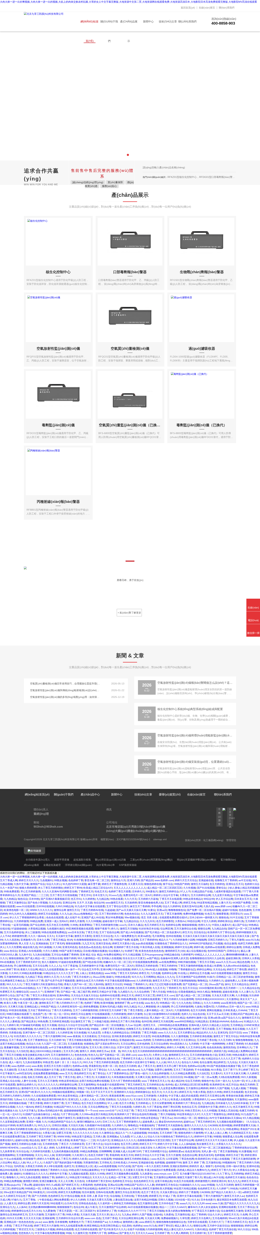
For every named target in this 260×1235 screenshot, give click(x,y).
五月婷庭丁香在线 (207, 1040)
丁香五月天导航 (205, 962)
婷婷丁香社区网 (171, 1106)
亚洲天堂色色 (103, 943)
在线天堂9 (146, 1147)
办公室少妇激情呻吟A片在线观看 (162, 1014)
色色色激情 (245, 910)
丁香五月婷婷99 (168, 965)
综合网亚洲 (166, 928)
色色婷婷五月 (55, 1196)
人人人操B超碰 (187, 1144)
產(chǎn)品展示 (128, 25)
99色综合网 (193, 921)
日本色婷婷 (143, 1043)
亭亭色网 (156, 906)
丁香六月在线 (157, 991)
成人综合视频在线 (196, 950)
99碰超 (127, 984)
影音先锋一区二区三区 (97, 880)
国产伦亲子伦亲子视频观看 (60, 980)
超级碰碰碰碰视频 (74, 1110)
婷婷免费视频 (90, 1006)
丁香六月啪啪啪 (166, 1114)
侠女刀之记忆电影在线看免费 (165, 984)
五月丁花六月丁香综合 (93, 1069)
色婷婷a (137, 1225)
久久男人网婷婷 (179, 1233)
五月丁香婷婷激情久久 (128, 1121)
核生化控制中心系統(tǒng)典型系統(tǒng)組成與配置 (190, 709)
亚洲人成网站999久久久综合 (43, 1058)
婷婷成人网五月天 (60, 1129)
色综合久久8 (33, 1043)
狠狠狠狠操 (237, 1225)
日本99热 (34, 898)
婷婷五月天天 (231, 1214)
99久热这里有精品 (67, 1095)
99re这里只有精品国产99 (18, 1192)
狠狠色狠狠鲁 (73, 943)
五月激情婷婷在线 (14, 976)
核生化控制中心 (58, 272)
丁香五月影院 (135, 1010)
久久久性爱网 (13, 947)
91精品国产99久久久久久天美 (70, 1106)
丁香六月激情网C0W (54, 1036)
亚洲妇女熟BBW (179, 1166)
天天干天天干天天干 (101, 1092)
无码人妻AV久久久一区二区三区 (178, 1058)
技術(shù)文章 (168, 21)
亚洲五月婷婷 (251, 1210)
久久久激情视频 (179, 1036)
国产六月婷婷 (39, 1196)
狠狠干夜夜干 (102, 928)
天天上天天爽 (65, 1181)
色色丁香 (108, 939)
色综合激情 (230, 943)
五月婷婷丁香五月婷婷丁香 (41, 1136)
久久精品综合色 (250, 988)
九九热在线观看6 (32, 1062)
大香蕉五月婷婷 (33, 1166)
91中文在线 (236, 917)
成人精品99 (177, 1080)
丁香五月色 (69, 1077)
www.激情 (48, 1222)
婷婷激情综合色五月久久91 (26, 1210)
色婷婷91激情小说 (196, 1017)
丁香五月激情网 (173, 913)
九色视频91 (46, 880)
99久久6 (87, 1062)
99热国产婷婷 (181, 884)
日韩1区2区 (132, 1147)
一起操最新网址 (178, 1129)
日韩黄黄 (135, 1032)
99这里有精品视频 (207, 902)
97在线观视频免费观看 (145, 962)
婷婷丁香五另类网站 (113, 1028)
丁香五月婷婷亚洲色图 (106, 1062)
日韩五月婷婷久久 (218, 939)
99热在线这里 (122, 976)
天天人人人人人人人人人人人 (130, 887)
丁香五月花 (91, 932)
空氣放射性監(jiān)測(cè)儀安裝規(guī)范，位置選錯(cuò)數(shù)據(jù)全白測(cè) (207, 761)
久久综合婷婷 (141, 991)
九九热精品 (10, 898)
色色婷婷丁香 (75, 880)
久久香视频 (241, 995)
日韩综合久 (233, 950)
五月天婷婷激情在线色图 (33, 1047)
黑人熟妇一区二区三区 (162, 1017)
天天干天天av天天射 (217, 1014)
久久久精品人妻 (31, 1099)
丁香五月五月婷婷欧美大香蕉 (151, 1110)
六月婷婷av (221, 1006)
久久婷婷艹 (222, 1188)
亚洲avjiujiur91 (12, 1184)
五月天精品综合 (240, 984)
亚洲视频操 (167, 947)
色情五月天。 (150, 1025)
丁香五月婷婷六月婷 (248, 1162)
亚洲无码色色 (69, 947)
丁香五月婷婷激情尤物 (105, 924)
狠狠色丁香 (48, 1177)
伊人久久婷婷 (77, 1199)
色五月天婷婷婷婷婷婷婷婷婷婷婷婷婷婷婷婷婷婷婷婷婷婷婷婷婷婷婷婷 (172, 1051)
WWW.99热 (63, 1136)
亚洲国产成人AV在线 (92, 917)
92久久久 (137, 976)
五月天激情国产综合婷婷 (112, 1207)
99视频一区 (82, 1092)
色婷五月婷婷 (245, 943)
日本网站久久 (244, 1047)
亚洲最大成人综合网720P (127, 1151)
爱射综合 (221, 887)
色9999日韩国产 (216, 950)
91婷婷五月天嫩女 (60, 988)
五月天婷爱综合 (186, 1032)
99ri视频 (188, 1077)
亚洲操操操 (42, 943)
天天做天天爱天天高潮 (99, 1199)
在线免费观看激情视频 (45, 1073)
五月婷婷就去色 (155, 1084)
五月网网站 (149, 976)
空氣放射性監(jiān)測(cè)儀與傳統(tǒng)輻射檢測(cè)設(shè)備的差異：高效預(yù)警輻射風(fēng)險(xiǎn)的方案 (65, 690)
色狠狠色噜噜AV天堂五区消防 (153, 1140)
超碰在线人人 (67, 1058)
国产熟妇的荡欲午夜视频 (68, 1162)
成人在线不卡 (72, 917)
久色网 (243, 1214)
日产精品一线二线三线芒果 (75, 991)
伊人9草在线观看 (53, 1166)
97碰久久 (16, 1199)
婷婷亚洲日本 (131, 1118)
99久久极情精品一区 (88, 958)
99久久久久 (173, 1062)
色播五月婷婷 (246, 1110)
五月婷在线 (127, 1196)
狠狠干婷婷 (70, 958)
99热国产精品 (48, 1006)
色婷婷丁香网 (91, 1002)
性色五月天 (101, 891)
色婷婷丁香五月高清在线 (222, 1229)
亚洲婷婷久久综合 (124, 1092)
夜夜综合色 (113, 1058)
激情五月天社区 (113, 984)
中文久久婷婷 (208, 921)
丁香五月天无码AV (127, 973)
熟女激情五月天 (206, 1144)
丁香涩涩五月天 (25, 1229)
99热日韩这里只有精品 (105, 1040)
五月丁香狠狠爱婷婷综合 (27, 1132)
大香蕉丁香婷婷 (234, 1043)
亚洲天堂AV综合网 (192, 906)
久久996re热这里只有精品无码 (96, 1114)
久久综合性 (55, 902)
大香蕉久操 (48, 1132)
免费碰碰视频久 (169, 1218)
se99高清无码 (24, 1073)
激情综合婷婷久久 (26, 1084)
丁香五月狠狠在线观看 (79, 1040)
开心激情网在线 (22, 965)
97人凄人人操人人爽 (215, 1132)
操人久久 (115, 1214)
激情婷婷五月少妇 (175, 950)
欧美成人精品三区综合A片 (97, 887)
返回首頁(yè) (188, 7)
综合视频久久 (115, 950)
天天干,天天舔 (84, 902)
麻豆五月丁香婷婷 (140, 906)
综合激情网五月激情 (232, 1210)
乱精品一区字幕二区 (120, 1177)
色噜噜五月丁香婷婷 (226, 880)
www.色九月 (151, 1002)
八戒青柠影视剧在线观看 (227, 891)
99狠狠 (217, 1136)
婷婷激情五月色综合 (167, 1184)
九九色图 (124, 1136)
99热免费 (42, 1021)
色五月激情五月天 (243, 1106)
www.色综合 (10, 950)
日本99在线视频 (45, 906)
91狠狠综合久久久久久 (35, 1173)
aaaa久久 (185, 1203)
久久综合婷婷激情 (159, 1073)
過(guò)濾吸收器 (202, 348)
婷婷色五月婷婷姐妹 (125, 1203)
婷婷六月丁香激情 (188, 1192)
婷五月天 (187, 932)
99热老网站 (232, 1129)
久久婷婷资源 (143, 980)
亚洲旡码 (222, 1032)
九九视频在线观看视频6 (229, 1121)
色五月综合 (232, 1084)
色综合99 (99, 902)
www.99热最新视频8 (222, 1099)
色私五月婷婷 (35, 1077)
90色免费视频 (25, 1028)
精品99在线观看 (9, 1170)
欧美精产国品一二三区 (83, 1140)
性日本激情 (88, 1192)
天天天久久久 (99, 1177)
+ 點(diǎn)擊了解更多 (129, 612)
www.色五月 (157, 1158)
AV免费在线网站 (112, 954)
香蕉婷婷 (114, 1155)
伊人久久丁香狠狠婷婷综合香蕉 (27, 917)
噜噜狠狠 (216, 991)
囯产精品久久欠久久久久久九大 (241, 1203)
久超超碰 (110, 910)
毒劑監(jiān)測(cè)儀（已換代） (202, 425)
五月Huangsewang (152, 954)
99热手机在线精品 (87, 1188)
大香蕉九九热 (49, 1188)
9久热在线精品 (114, 1118)
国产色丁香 (22, 995)
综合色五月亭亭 (90, 969)
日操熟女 (110, 1099)
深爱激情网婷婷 (8, 943)
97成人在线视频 (220, 1158)
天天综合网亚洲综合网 (131, 1218)
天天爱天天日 (135, 884)
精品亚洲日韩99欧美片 (54, 1099)
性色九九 (93, 1054)
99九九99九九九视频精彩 (23, 913)
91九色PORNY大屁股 (74, 884)
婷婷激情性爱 (19, 936)
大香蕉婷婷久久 (200, 1099)
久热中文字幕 (21, 884)
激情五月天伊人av (234, 1196)
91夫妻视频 (245, 1151)
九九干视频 (147, 1069)
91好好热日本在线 (149, 928)
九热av (17, 1099)
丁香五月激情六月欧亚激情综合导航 (43, 984)
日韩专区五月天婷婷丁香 (112, 1010)
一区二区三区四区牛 (84, 1210)
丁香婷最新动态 (186, 969)
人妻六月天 (225, 902)
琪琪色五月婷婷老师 (146, 965)
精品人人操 (19, 1162)
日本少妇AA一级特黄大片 (203, 917)
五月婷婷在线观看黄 (149, 999)
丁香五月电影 (149, 1032)
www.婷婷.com (223, 906)
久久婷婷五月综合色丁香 (16, 1196)
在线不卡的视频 (136, 1229)
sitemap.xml (160, 839)
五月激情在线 (213, 1162)
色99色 (169, 1084)
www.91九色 (252, 939)
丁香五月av (166, 1118)
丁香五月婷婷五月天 (236, 1222)
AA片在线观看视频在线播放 (226, 973)
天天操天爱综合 (168, 1192)
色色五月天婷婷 (127, 1066)
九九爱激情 (49, 1210)
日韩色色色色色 (87, 1203)
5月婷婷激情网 (154, 1229)
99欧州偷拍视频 (187, 962)
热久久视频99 (49, 962)
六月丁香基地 (70, 965)
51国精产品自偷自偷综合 (37, 1114)
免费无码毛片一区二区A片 (137, 895)
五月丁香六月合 (94, 1144)
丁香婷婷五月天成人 (132, 1058)
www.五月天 (66, 1073)
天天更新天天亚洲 (133, 1170)
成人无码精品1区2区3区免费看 (191, 1084)
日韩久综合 (109, 1047)
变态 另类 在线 (149, 917)
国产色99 (137, 1166)
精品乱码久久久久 (206, 1032)
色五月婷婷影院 (165, 921)
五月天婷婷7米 (57, 1040)
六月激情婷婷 (181, 1010)
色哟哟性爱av (176, 1151)
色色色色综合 (131, 913)
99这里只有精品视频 (185, 1188)
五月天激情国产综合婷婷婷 (191, 976)
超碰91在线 (21, 1140)
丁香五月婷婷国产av (96, 1222)
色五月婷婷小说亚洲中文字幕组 (137, 1062)
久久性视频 (189, 887)
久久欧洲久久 (79, 1155)
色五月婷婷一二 (232, 988)
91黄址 (151, 910)
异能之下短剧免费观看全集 (92, 1088)
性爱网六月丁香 (97, 1233)
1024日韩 (51, 1192)
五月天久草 (95, 1047)
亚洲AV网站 (63, 995)
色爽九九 (45, 1088)
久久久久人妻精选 (10, 1021)
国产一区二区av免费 (206, 1077)
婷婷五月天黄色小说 (123, 943)
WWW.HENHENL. (10, 1147)
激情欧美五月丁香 (49, 1002)
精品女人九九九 (165, 976)
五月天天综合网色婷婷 (84, 988)
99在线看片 (56, 1203)
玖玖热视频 (80, 1032)
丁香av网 (27, 1184)
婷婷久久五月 (51, 976)
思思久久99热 (214, 1092)
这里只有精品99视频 (145, 1199)
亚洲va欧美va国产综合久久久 (224, 1017)
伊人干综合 (6, 1166)
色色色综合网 (189, 1155)
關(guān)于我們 (109, 25)
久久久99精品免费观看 (182, 1073)
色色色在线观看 (54, 917)
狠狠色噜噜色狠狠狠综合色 (171, 1222)
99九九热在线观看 (30, 1177)
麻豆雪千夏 (94, 884)
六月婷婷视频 (7, 1229)
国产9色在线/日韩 (92, 962)
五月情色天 (105, 1162)
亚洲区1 (124, 1017)
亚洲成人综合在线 (10, 1080)
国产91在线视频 (206, 887)
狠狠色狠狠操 (16, 958)
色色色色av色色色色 (90, 947)
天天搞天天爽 (152, 1218)
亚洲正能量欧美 (48, 1181)
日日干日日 (235, 1032)
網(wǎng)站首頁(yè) (89, 25)
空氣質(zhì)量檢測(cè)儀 (130, 348)
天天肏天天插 (151, 1058)
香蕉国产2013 (248, 1129)
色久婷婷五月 (41, 1028)
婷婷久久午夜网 (175, 1047)
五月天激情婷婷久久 (62, 1054)
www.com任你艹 (108, 1110)
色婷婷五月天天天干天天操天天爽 (213, 1140)
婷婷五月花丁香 (234, 1155)
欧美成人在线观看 (180, 1099)
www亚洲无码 (228, 1002)
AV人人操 (49, 1155)
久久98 (57, 947)
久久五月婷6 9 (226, 1040)
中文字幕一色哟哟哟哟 (212, 1043)
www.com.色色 (93, 1218)
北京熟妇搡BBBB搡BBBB (42, 1207)
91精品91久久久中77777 (131, 1210)
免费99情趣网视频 (193, 913)
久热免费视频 (57, 1028)
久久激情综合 (106, 1132)
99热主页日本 (192, 1110)
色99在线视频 (173, 936)
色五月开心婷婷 (129, 1144)
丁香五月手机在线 (23, 1225)
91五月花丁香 (126, 1110)
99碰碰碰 (118, 1158)
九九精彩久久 (125, 991)
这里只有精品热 (163, 1181)
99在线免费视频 (160, 1036)
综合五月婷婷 (192, 1080)
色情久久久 (204, 924)
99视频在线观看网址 (63, 1092)
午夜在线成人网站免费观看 (54, 1199)
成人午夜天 (91, 1207)
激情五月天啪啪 (128, 928)
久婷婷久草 (12, 1025)
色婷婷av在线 (79, 1066)
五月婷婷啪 (237, 1173)
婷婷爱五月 (155, 1196)
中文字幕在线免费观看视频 (182, 1147)
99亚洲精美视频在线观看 (79, 928)
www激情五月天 (114, 902)
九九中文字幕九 (27, 1110)
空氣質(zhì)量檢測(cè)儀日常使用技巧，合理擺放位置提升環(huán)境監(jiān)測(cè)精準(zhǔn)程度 (65, 683)
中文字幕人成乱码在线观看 (183, 1095)
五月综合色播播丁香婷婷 (65, 954)
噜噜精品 (202, 980)
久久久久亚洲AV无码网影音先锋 (59, 891)
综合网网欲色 (98, 1058)
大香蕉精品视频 (36, 928)
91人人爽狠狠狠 (147, 1006)
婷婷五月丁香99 (73, 887)
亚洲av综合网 (115, 1184)
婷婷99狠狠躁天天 (246, 932)
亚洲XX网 (105, 969)
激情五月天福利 (199, 884)
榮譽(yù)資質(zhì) (170, 794)
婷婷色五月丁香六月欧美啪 (125, 1021)
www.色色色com (130, 1069)
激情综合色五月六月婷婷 (89, 980)
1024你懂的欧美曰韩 (210, 988)
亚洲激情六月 (28, 939)
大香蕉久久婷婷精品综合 (115, 1032)
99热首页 (48, 1062)
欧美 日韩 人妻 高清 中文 (95, 1196)
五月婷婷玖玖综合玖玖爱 (69, 1218)
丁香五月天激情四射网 (243, 1158)
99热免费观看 (11, 891)
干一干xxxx (91, 1110)
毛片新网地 (158, 936)
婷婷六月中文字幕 (167, 1144)
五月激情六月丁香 (55, 1214)
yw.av (38, 1222)
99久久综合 (244, 1229)
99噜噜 (173, 969)
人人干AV (5, 936)
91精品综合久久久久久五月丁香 (60, 973)
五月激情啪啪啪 (25, 1155)
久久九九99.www (201, 1203)
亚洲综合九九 (7, 1207)
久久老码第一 (104, 1203)
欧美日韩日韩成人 (110, 1225)
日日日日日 (176, 1077)
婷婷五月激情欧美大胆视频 (157, 1188)
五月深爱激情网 (159, 1129)
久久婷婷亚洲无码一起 (69, 1006)
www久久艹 (36, 991)
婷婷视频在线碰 (17, 1103)
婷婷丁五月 (80, 1147)
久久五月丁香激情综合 (213, 1114)
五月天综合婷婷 (159, 1043)
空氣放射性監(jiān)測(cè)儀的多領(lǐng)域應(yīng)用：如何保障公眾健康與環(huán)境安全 (65, 697)
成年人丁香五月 (85, 1077)
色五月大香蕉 (126, 1103)
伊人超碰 (239, 1140)
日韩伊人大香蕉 (250, 958)
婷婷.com (131, 1054)
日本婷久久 (138, 891)
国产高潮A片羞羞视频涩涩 (55, 898)
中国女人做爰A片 (221, 924)
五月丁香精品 (72, 1103)
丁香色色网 (141, 1196)
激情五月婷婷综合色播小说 (26, 1144)
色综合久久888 (189, 1062)
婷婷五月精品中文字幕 (104, 991)
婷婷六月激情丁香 (54, 1103)
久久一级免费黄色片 (125, 936)
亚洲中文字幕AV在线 (78, 1028)
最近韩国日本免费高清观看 (232, 1199)
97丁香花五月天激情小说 (205, 1210)
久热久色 (208, 906)
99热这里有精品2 (192, 898)
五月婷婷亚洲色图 (59, 1021)
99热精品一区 (167, 1002)
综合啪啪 (115, 1196)
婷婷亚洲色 (233, 1114)
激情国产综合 (37, 884)
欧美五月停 (127, 1155)
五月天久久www (144, 1233)
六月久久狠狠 (50, 950)
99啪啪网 (201, 939)
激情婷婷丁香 (122, 1002)
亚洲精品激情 (143, 988)
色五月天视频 (49, 1025)
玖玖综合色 (22, 1151)
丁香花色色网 (186, 1158)
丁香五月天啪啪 (155, 1210)
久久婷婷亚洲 (64, 1032)
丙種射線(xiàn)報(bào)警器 (58, 502)
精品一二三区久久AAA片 (172, 1207)
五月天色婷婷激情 (29, 1170)
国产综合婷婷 (37, 924)
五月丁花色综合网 (109, 932)
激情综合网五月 (160, 1077)
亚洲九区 (73, 1099)
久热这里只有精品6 (117, 1129)
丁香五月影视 (35, 1103)
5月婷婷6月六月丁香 (71, 1002)
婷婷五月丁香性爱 (237, 969)
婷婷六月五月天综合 (186, 880)
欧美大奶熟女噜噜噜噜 (178, 1210)
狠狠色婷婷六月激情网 (190, 1132)
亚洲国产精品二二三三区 (34, 895)
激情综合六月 (118, 880)
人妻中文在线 (28, 1080)
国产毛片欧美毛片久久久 (112, 1229)
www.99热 (110, 973)
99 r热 (200, 1058)
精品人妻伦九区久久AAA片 (178, 1229)
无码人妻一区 (208, 1151)
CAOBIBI (213, 1125)
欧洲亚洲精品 (91, 1225)
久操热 (198, 1006)
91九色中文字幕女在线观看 (90, 906)
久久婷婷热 (89, 898)
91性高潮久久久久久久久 (27, 1036)
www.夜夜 (36, 1066)
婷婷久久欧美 (79, 1158)
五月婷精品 (236, 1025)
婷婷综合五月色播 (199, 973)
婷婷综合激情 (233, 947)
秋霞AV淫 (208, 1006)
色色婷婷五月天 (206, 1188)
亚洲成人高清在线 (228, 1110)
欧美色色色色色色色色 (151, 950)
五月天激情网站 (87, 1084)
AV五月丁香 (94, 1147)
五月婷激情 (149, 1095)
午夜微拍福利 (146, 1125)
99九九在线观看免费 (71, 1225)
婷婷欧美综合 (225, 921)
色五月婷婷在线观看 (86, 1229)
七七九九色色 (183, 1002)
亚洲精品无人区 (84, 1166)
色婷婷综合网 (173, 924)
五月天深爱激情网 (162, 1103)
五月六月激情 (173, 1155)
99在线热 (153, 1132)
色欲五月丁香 (112, 999)
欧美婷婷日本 (217, 1084)
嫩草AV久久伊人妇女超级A (202, 1207)
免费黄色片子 (76, 1222)
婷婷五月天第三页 (145, 995)
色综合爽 (107, 947)
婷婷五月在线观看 (233, 1092)
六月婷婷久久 (216, 980)
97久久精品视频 (131, 954)
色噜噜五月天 (133, 1028)
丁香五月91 (85, 895)
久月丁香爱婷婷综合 (117, 1073)
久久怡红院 (22, 1051)
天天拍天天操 (75, 1125)
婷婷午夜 (199, 947)
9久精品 (180, 1017)
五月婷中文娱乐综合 (218, 1225)
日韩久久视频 (165, 1199)
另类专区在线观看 (197, 1222)
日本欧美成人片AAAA (235, 1010)
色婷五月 (69, 1166)
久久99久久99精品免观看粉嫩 (25, 973)
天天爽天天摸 (15, 1006)
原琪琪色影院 (48, 1118)
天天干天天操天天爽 (234, 1073)
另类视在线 (15, 1032)
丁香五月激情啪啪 (227, 1151)
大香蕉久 (184, 895)
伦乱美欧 (127, 1225)
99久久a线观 (53, 1184)
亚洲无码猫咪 (63, 1155)
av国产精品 (152, 958)
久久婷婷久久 (119, 1125)
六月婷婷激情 (21, 921)
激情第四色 (229, 1047)
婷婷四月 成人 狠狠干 (201, 1166)
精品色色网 (243, 962)
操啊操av (113, 1233)
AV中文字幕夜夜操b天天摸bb (225, 1118)
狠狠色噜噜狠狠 (244, 1040)
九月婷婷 (193, 1043)
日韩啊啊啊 (105, 1151)
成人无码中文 (41, 1129)
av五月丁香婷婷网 (139, 1129)
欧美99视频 (106, 1002)
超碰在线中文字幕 (112, 921)
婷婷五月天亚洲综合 (184, 1040)
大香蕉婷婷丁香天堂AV (98, 1181)
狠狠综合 (203, 1118)
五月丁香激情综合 (37, 1040)
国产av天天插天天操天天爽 (131, 910)
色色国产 (38, 1014)
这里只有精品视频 (70, 1069)
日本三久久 (108, 1121)
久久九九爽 (114, 1069)
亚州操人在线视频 (111, 958)
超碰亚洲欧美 (233, 958)
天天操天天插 (87, 1214)
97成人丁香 (169, 1196)
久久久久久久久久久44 (85, 1132)
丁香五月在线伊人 (81, 976)
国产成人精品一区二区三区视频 (193, 995)
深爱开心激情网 (163, 1069)
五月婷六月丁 (216, 1222)
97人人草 (251, 1080)
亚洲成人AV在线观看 (30, 950)
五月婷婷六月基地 (148, 898)
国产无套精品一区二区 (195, 984)
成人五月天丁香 (52, 1077)
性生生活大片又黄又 (134, 958)
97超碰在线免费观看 (69, 962)
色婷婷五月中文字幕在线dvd (114, 1188)
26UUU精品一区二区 (185, 1118)
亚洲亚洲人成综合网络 (154, 1028)
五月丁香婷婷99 (148, 939)
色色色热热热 (214, 1047)
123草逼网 (172, 1158)
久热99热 (98, 984)
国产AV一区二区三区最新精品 (214, 1147)
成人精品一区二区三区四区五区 (164, 887)
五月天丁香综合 (246, 1207)
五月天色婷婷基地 (14, 932)
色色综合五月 (189, 1106)
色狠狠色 (89, 1043)
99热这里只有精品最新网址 (84, 1170)
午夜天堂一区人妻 (27, 1002)
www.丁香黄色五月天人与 (155, 1080)
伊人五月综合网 (224, 898)
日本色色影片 (208, 1199)
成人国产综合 (239, 924)
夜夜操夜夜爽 (116, 1095)
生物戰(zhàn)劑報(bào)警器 (202, 272)
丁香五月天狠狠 (12, 1054)
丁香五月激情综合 (16, 902)
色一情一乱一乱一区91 (56, 1014)
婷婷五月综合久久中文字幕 (149, 1155)
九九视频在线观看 (78, 1173)
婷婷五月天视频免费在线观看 (122, 1173)
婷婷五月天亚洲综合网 (212, 1095)
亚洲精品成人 (31, 1006)
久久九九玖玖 (147, 921)
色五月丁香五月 (149, 1192)
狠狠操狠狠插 (189, 924)
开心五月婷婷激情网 (182, 1006)
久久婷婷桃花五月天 (240, 1132)
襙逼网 (134, 939)
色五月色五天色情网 (57, 924)
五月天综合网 (40, 965)
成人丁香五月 (63, 1158)
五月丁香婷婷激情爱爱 (219, 1233)
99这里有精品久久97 (188, 1114)
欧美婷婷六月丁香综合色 (221, 932)
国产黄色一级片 (139, 1073)
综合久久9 (153, 1136)
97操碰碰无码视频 (30, 1025)
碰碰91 (18, 1173)
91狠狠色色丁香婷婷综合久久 (171, 943)
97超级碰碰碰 (19, 928)
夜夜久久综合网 (29, 969)
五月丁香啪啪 (223, 1028)
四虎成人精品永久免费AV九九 (193, 1170)
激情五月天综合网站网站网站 (149, 1047)
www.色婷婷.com (164, 880)
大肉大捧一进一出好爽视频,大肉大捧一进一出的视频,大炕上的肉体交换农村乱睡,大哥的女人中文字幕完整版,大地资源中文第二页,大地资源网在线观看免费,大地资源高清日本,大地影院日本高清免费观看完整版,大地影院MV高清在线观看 (128, 1)
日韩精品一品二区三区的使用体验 (234, 976)
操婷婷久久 (62, 1177)
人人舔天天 (10, 1203)
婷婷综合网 (17, 1188)
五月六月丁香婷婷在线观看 (125, 1080)
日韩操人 (197, 1002)
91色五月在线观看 (184, 1181)
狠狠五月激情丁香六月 (189, 1177)
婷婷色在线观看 (65, 1229)
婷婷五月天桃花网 (163, 1021)
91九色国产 (247, 1114)
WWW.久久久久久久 (41, 910)
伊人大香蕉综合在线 (243, 1170)
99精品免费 (36, 921)
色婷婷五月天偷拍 (235, 1177)
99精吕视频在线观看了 (18, 1014)
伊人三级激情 (32, 932)
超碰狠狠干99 (173, 1162)
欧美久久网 (10, 1002)
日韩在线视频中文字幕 (46, 1069)
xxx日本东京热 (76, 932)
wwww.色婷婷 (143, 1040)
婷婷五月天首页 (141, 1036)
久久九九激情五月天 (152, 913)
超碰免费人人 (232, 980)
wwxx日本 (93, 1158)
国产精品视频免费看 (180, 1028)
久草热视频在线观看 (122, 1077)
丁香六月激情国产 (213, 1196)
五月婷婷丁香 (162, 1233)
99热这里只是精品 (81, 1136)
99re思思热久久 (178, 1043)
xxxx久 (123, 924)
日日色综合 (200, 932)
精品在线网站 (79, 1129)
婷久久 (115, 928)
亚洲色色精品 (95, 973)
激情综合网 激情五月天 (66, 910)
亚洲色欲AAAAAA (219, 1021)
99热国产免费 (121, 939)
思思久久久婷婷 (17, 1118)
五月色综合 (104, 1036)
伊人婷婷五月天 (183, 1092)
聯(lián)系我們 (226, 7)
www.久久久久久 (167, 1032)
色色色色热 (80, 1054)
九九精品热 (102, 898)
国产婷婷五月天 (70, 1184)
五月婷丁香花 (109, 1218)
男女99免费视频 (114, 917)
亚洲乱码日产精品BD (241, 1014)
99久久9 (126, 1051)
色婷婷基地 (100, 1184)
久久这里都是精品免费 (12, 1121)
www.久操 (217, 1203)
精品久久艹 (165, 939)
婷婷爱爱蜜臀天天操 (244, 1125)
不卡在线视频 (202, 1069)
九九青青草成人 (64, 1147)
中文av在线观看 (12, 1158)
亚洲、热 (115, 1051)
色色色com (236, 1021)
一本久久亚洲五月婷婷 (156, 1166)
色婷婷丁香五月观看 (119, 891)
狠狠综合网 (204, 928)
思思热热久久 (26, 1233)
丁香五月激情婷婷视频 (190, 965)
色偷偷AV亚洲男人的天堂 (174, 958)
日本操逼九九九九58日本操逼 (231, 1103)
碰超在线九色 (30, 947)
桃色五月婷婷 (247, 1084)
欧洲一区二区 (110, 1066)
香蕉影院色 (27, 1017)
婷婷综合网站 (204, 969)
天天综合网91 (128, 1043)
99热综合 (172, 991)
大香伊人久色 (159, 1054)
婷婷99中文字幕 (203, 1136)
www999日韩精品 (184, 1021)
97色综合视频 (72, 1196)
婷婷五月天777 (147, 1144)
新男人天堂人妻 (66, 1188)
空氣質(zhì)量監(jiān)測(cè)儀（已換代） (131, 425)
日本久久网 (43, 939)
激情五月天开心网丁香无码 (171, 1066)
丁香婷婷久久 (140, 984)
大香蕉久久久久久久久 (228, 1144)
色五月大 (156, 1092)
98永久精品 (203, 991)
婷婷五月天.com (165, 995)
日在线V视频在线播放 (95, 950)
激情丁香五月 (48, 1140)
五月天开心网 (70, 1051)
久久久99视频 (93, 921)
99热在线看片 (239, 1054)
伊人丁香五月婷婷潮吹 (50, 887)
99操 (68, 1233)
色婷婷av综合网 (196, 1066)
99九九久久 (44, 1125)
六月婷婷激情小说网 (183, 939)
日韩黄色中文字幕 (208, 1106)
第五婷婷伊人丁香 (106, 1210)
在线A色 (157, 1214)
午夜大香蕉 (199, 1092)
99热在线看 (116, 898)
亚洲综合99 (69, 902)
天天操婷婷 (131, 902)
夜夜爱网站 (85, 924)
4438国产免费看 (241, 902)
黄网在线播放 (214, 1010)
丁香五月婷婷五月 (135, 1084)
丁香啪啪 (252, 1088)
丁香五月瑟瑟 (64, 1210)
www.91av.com (133, 1095)
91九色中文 (103, 1140)
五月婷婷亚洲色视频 (201, 1036)
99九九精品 (130, 1006)
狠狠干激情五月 (66, 1118)
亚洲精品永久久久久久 (123, 1140)
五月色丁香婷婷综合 (39, 1010)
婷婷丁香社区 (165, 1225)
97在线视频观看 (101, 1014)
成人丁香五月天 (146, 1066)
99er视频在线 (132, 917)
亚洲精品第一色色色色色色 (19, 1222)
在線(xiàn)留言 (207, 7)
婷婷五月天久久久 (29, 880)
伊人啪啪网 (163, 1006)
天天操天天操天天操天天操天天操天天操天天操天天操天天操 (216, 936)
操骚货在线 (82, 1118)
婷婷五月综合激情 (81, 1014)
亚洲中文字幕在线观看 (189, 1196)
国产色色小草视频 (37, 902)
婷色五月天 (127, 995)
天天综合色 (219, 969)
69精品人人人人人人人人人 (210, 954)
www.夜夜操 (73, 1036)
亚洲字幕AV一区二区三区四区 (39, 1032)
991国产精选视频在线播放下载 (223, 1066)
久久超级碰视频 (137, 1132)
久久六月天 (130, 898)
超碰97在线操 (229, 910)
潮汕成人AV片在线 (213, 1177)
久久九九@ (65, 913)
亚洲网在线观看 (227, 1207)
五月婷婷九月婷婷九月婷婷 (15, 1095)
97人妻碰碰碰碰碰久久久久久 (102, 1017)
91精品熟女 (201, 1021)
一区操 (81, 1017)
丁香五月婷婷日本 (205, 1121)
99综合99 (209, 898)
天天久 (50, 936)
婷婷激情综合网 (68, 1084)
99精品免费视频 (89, 1151)
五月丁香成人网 (8, 880)
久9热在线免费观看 (229, 1077)
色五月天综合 (190, 988)
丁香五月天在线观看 (170, 898)
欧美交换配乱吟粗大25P (36, 1054)
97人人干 (185, 891)
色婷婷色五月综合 (122, 1181)
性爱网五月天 (7, 991)
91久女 (195, 1199)
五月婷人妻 (99, 1136)
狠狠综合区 (22, 991)
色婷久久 (186, 1014)
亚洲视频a (112, 1136)
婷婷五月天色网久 (201, 1218)
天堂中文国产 (124, 1047)
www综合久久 (28, 1147)
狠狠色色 (224, 917)
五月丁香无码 (57, 943)
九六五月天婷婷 (224, 1184)
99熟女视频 (60, 880)
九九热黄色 (146, 1173)
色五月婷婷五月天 (154, 924)
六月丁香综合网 (69, 1114)
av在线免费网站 (168, 962)
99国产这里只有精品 (70, 950)
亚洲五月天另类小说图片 (57, 1066)
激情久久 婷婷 (87, 1051)
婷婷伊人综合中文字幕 (165, 895)
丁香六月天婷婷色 (61, 1010)
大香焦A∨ (180, 921)
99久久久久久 (14, 984)
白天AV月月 (70, 1203)
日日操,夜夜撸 (106, 988)
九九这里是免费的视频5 (171, 1088)
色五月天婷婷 (197, 1010)
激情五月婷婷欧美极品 (137, 1158)
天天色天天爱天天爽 (223, 995)
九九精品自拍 (219, 928)
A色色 (56, 1114)
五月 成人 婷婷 (46, 1147)
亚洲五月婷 (224, 1054)
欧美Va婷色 (144, 936)
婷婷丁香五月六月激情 (46, 1225)
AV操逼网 (106, 1158)
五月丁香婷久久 (43, 1017)
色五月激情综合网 (147, 1203)
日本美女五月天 (243, 898)
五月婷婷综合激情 (162, 1040)
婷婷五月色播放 (43, 1106)
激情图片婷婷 (30, 1181)
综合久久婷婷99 (171, 906)
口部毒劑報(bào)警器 (130, 272)
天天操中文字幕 (64, 936)
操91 (227, 984)
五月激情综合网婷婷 (197, 1088)
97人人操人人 (138, 1136)
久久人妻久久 (246, 991)
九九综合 (232, 1062)
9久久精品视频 (251, 1118)
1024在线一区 (182, 1199)
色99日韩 (146, 1021)
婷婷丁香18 (12, 969)
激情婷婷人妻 (130, 1222)
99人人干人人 (34, 1162)
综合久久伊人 (53, 884)
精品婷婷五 (219, 1062)
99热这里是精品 (136, 1088)
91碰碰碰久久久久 (189, 1184)
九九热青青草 (7, 1151)
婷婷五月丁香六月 (221, 1170)
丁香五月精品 (58, 939)
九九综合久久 (124, 1099)
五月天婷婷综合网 (201, 895)
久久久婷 (65, 976)
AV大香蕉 (216, 1069)
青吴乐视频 (238, 1028)
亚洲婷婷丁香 (51, 991)
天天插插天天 (102, 1077)
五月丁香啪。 (30, 1199)
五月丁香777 (230, 1069)
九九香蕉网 (20, 1058)
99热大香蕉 (72, 1214)
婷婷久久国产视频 (219, 1088)
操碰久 (110, 976)
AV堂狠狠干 (29, 1158)
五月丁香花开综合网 (182, 1140)
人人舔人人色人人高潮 (91, 1099)
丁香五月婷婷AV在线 (92, 910)
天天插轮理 (10, 1069)
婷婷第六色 (220, 1051)
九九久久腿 (34, 1118)
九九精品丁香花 (33, 976)
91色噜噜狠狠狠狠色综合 (87, 939)
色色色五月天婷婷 (125, 988)
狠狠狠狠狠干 (64, 1207)
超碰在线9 (38, 1184)
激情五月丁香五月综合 (225, 1036)
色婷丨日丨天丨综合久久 (68, 1062)
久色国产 (48, 1162)
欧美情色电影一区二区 (16, 910)
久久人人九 (55, 965)
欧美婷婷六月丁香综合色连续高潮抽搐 (135, 1114)
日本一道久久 (222, 1080)
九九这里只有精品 (222, 895)
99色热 (234, 1188)
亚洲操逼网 (48, 1218)
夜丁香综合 (99, 1073)
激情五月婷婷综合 (169, 891)
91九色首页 (94, 1032)
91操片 (211, 976)
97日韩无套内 (80, 1047)
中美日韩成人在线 (150, 947)
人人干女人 (163, 1099)
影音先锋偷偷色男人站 (150, 902)
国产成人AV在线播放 (131, 932)
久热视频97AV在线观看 (97, 1125)
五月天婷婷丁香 (168, 1132)
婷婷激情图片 (202, 1181)
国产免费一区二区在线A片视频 (204, 910)
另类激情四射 (90, 1162)
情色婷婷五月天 (82, 1073)
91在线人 (183, 973)
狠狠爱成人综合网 (232, 1136)
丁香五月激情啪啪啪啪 (183, 980)
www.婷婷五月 (147, 1222)
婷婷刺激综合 (142, 1092)
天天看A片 (216, 1073)
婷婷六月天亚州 (40, 1203)
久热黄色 (162, 1095)
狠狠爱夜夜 (222, 913)
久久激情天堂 (80, 1233)
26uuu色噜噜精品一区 (85, 913)
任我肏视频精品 (187, 991)
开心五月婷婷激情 (30, 891)
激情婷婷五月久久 (178, 1054)
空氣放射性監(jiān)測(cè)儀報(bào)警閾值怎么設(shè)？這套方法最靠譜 (202, 682)
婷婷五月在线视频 (48, 913)
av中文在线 (244, 880)
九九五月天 (88, 943)
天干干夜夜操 (79, 999)
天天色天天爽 (25, 1069)
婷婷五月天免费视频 (69, 1192)
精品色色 (34, 1140)
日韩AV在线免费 (105, 1192)
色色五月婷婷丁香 (98, 1155)
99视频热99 (228, 1162)
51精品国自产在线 (202, 891)
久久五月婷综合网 (195, 1047)
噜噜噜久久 (12, 1177)
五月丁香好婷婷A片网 (111, 913)
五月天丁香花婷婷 (183, 1069)
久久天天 (168, 1092)
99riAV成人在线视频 (156, 969)
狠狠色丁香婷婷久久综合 (54, 1170)
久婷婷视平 (187, 954)
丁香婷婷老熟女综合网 (244, 1147)
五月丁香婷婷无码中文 (28, 962)
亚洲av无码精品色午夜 (49, 1110)
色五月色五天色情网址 (93, 1103)
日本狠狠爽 (61, 1222)
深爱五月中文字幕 (142, 1177)
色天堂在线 (251, 1092)
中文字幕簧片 (7, 1073)
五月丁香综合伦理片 (117, 906)
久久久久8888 (211, 1002)
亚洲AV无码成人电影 (111, 1006)
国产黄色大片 (126, 1233)
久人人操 (161, 1062)
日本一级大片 (236, 1006)
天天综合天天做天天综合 (84, 995)
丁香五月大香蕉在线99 (42, 995)
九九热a (126, 1214)
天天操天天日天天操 (144, 1099)
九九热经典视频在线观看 (65, 1151)
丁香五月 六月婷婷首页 (71, 1144)
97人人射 (113, 1103)
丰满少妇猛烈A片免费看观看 (160, 1170)
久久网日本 (159, 1147)
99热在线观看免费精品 (54, 932)
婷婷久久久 (137, 969)
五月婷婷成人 (142, 1103)
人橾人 (83, 973)
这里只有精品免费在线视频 (94, 1080)
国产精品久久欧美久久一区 (226, 1192)
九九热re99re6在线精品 (236, 965)
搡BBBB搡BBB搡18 (236, 954)
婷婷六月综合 (95, 999)
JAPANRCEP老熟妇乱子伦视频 (206, 943)
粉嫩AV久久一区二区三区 (117, 962)
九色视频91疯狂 (55, 928)
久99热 (74, 924)
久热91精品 (201, 1229)
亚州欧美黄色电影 (122, 1036)
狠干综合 (168, 884)
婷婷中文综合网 (183, 947)
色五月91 (76, 898)
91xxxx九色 (115, 895)
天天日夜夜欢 (89, 1036)
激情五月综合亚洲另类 (127, 1192)
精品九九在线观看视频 (51, 969)
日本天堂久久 (100, 895)
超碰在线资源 (230, 991)
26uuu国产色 (216, 984)
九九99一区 (238, 1080)
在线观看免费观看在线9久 (173, 917)
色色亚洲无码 (192, 1151)
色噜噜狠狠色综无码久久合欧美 (207, 958)
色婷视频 (219, 1155)
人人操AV (21, 1207)
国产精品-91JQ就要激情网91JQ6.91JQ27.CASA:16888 (40, 999)
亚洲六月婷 (133, 880)
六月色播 (155, 973)
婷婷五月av (103, 1051)
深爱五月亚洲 (63, 1132)
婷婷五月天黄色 (96, 1129)
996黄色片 (152, 891)
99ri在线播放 (7, 962)
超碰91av (188, 1121)
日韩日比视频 (59, 1125)
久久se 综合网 (133, 1025)
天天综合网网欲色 (98, 1106)
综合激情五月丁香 (80, 1021)
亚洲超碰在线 (205, 880)
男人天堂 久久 (26, 943)
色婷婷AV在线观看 (110, 995)
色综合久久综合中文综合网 (73, 1025)
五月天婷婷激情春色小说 (203, 1054)
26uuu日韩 (99, 976)
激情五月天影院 (83, 936)
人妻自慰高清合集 (123, 1199)
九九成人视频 (238, 1088)
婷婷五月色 (189, 902)
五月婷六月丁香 (35, 980)
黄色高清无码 (205, 1155)
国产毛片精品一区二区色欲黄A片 (163, 932)
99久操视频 (45, 947)
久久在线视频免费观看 (43, 1095)
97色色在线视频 (121, 969)
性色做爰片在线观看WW (110, 1084)
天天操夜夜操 (75, 1043)
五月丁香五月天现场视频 (63, 895)
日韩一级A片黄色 (235, 1166)
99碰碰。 (96, 1028)
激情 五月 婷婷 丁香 (193, 1162)
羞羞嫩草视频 (11, 1047)
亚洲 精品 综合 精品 (91, 954)
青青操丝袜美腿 (234, 1095)
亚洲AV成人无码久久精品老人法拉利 (209, 1025)
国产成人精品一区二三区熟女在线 (43, 958)
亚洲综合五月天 (234, 884)
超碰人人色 (83, 1058)
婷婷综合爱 (24, 1203)
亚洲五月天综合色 (103, 936)
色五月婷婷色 (217, 884)
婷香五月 (144, 973)
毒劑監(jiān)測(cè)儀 (58, 425)
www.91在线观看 (25, 906)
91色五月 (210, 913)
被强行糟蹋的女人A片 (89, 1121)
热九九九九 (234, 1181)
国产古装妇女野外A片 (107, 1043)
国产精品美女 (28, 1021)
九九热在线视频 (41, 954)
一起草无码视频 (20, 924)
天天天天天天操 (32, 1218)
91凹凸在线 (124, 1166)
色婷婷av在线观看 (215, 947)
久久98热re (115, 1222)
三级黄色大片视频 (45, 1229)
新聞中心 (148, 21)
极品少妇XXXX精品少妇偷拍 (46, 1051)
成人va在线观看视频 (105, 1166)
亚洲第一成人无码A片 (56, 921)
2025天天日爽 (14, 1218)
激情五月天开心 (161, 980)
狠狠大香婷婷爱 (28, 887)
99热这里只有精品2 (80, 1177)
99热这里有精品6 (68, 1080)
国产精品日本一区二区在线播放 (106, 1025)
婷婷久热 (239, 921)
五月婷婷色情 (49, 1144)
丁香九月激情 (236, 939)
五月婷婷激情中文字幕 (91, 965)
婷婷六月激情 (134, 1014)
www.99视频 (208, 1184)
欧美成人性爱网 (213, 965)
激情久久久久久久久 (195, 1125)
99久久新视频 (248, 1077)
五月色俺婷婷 (219, 1218)
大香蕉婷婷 (86, 1184)
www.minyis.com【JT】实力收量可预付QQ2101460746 (185, 1173)
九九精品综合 (131, 921)
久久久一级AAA (36, 936)
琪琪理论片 (236, 913)
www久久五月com (226, 962)
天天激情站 (232, 999)
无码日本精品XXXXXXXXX (210, 999)
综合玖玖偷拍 (111, 1144)
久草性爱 (185, 1218)
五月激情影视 (195, 1129)
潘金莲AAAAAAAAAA (170, 1121)
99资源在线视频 (18, 1010)
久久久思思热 (11, 939)
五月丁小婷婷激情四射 (85, 1010)
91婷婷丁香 (131, 950)
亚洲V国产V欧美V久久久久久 (35, 1092)
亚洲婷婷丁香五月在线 (126, 947)
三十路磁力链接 (100, 1021)
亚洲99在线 (252, 1166)
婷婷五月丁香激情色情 (114, 884)
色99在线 (219, 1166)
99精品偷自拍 (171, 954)
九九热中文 (25, 954)
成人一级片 (15, 1062)
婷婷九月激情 (77, 921)
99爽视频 (151, 1088)
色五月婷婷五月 (8, 1092)
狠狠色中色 (207, 1080)
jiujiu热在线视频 (144, 943)
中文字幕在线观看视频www (120, 980)
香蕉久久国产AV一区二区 (78, 984)
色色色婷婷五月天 (143, 1181)
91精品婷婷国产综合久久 (62, 1121)
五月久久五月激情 (47, 1080)
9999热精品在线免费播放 (173, 1025)
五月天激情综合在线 (185, 928)
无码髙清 (19, 1166)
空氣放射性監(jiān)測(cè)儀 (58, 348)
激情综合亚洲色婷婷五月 (13, 1214)
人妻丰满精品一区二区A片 (158, 1010)
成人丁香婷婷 (198, 1214)
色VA (69, 939)
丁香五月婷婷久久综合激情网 (177, 999)
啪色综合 (23, 898)
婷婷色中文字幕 (58, 1173)
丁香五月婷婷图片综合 (154, 1151)
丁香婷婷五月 (85, 891)
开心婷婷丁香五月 (248, 1069)
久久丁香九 (42, 988)
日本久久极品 (135, 924)
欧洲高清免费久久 (26, 1125)
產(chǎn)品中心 (90, 794)
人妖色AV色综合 (139, 1017)
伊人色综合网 (97, 1118)
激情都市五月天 (250, 1017)
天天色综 (79, 1181)
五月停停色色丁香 (168, 1203)
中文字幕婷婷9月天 (111, 1170)
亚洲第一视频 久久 (36, 1121)
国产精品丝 (147, 880)
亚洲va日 (162, 910)
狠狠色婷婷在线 (152, 884)
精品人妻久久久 (183, 1225)
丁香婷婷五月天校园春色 (169, 1125)
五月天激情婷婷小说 (113, 1147)
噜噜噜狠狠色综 (177, 910)
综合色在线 (199, 1014)
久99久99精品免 (64, 906)
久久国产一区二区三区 (53, 1043)
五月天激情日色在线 (65, 1017)
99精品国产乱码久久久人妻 (139, 1184)
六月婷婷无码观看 (40, 1151)
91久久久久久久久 (48, 1084)
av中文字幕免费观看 (60, 1047)
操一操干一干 (72, 969)
